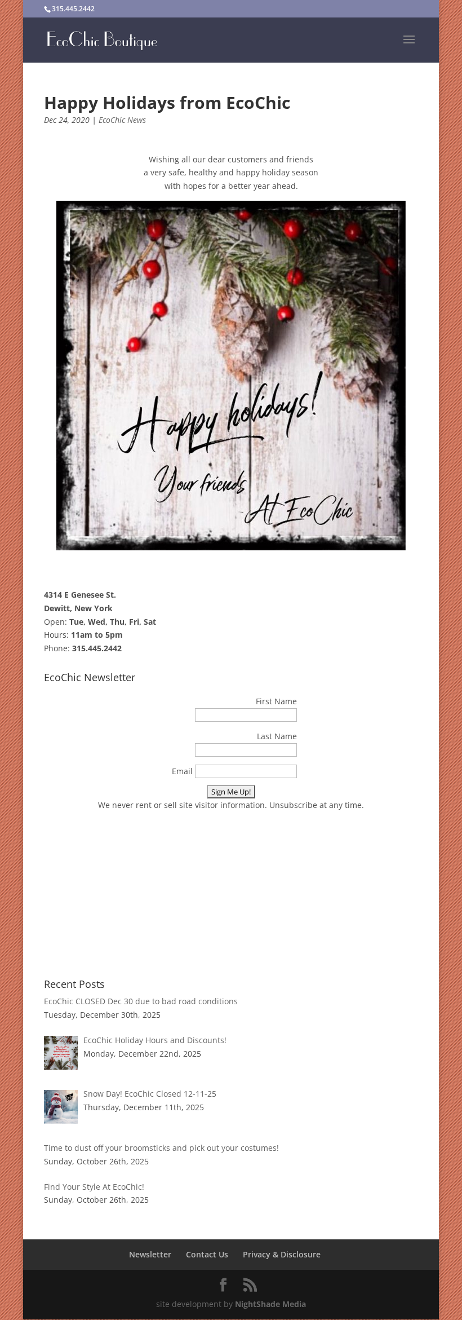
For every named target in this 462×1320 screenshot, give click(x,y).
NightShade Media (270, 1304)
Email (182, 771)
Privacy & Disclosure (282, 1254)
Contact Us (207, 1254)
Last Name (277, 736)
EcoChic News (122, 119)
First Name (276, 701)
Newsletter (150, 1254)
